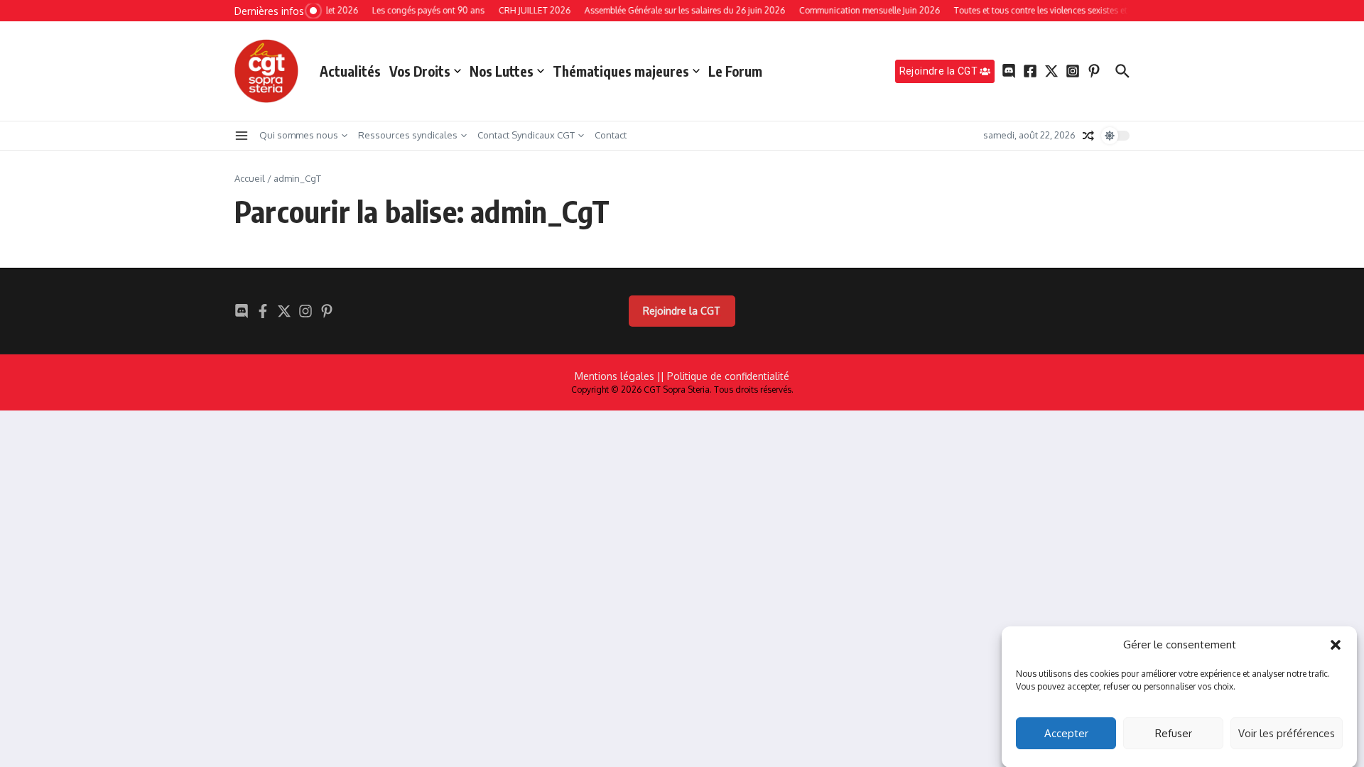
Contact (611, 135)
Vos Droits (419, 71)
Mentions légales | (618, 376)
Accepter (1066, 733)
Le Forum (735, 71)
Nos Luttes (502, 71)
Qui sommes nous (298, 135)
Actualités (350, 71)
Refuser (1173, 733)
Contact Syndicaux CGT (526, 135)
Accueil (249, 178)
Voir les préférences (1286, 733)
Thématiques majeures (621, 71)
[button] (1335, 645)
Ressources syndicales (408, 135)
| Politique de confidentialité (725, 376)
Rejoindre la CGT (681, 311)
